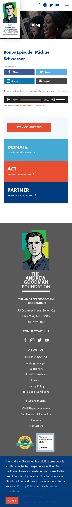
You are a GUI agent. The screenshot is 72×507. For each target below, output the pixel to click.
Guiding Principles (36, 363)
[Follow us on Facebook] (39, 5)
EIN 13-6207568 (36, 357)
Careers (36, 420)
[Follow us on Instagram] (45, 5)
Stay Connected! (29, 127)
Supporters (36, 369)
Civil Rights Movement (36, 408)
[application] (36, 99)
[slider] (61, 99)
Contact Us (36, 426)
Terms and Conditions (36, 392)
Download (39, 105)
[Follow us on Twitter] (51, 5)
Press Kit (36, 380)
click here (60, 91)
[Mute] (53, 99)
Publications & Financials (36, 414)
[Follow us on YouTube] (57, 5)
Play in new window (22, 105)
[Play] (8, 99)
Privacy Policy (36, 386)
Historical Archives (36, 374)
